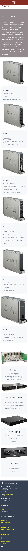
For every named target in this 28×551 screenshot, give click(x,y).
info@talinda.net (4, 495)
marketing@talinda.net (8, 494)
